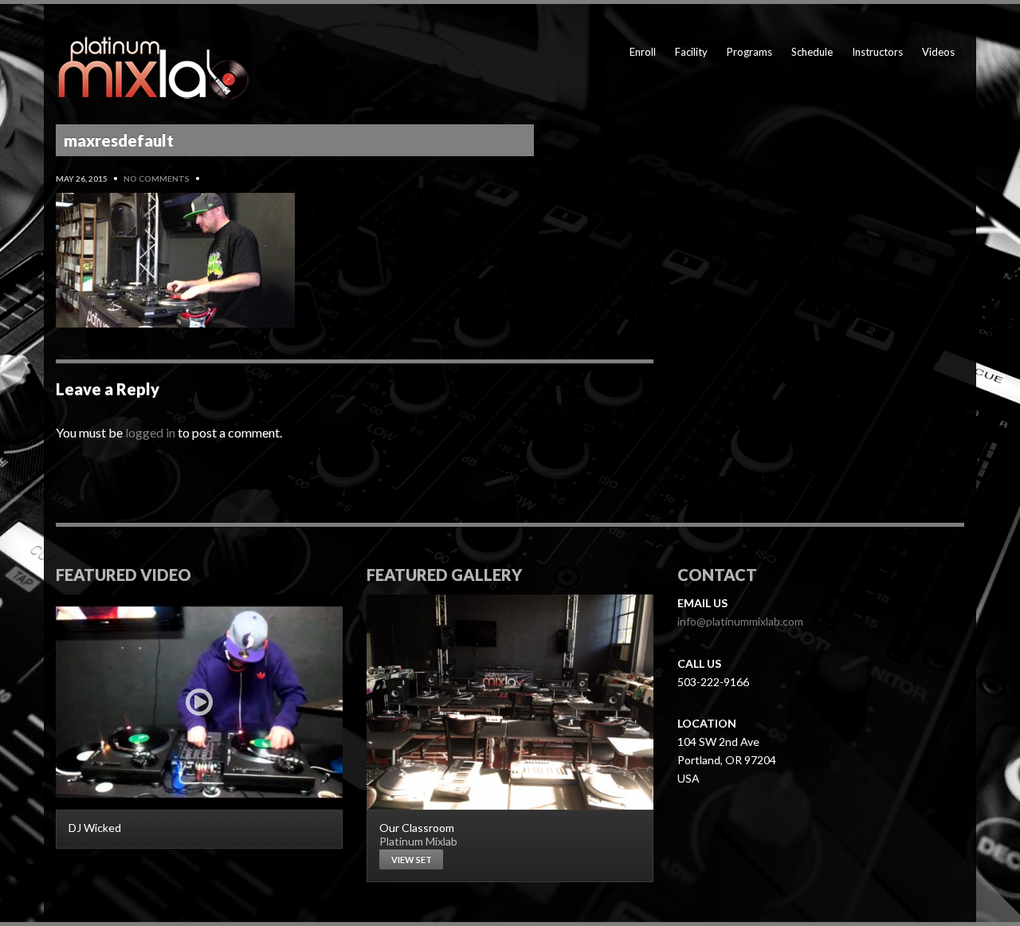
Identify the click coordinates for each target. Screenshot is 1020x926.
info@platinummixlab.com (740, 621)
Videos (938, 51)
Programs (749, 51)
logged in (150, 432)
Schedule (812, 51)
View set (411, 859)
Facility (691, 51)
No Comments (157, 178)
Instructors (877, 51)
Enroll (643, 51)
